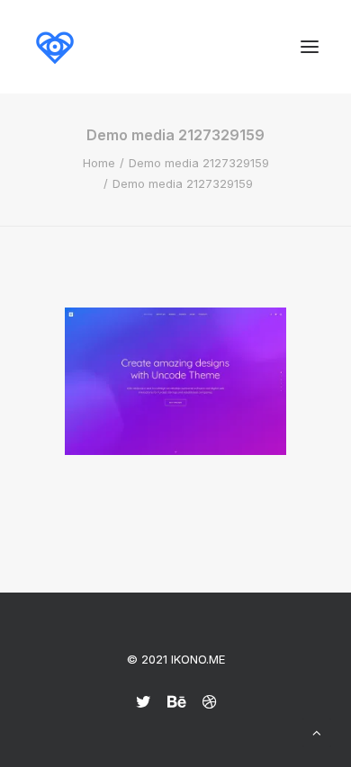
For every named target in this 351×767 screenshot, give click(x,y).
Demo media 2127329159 (199, 163)
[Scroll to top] (316, 731)
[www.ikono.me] (54, 46)
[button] (309, 47)
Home (99, 163)
